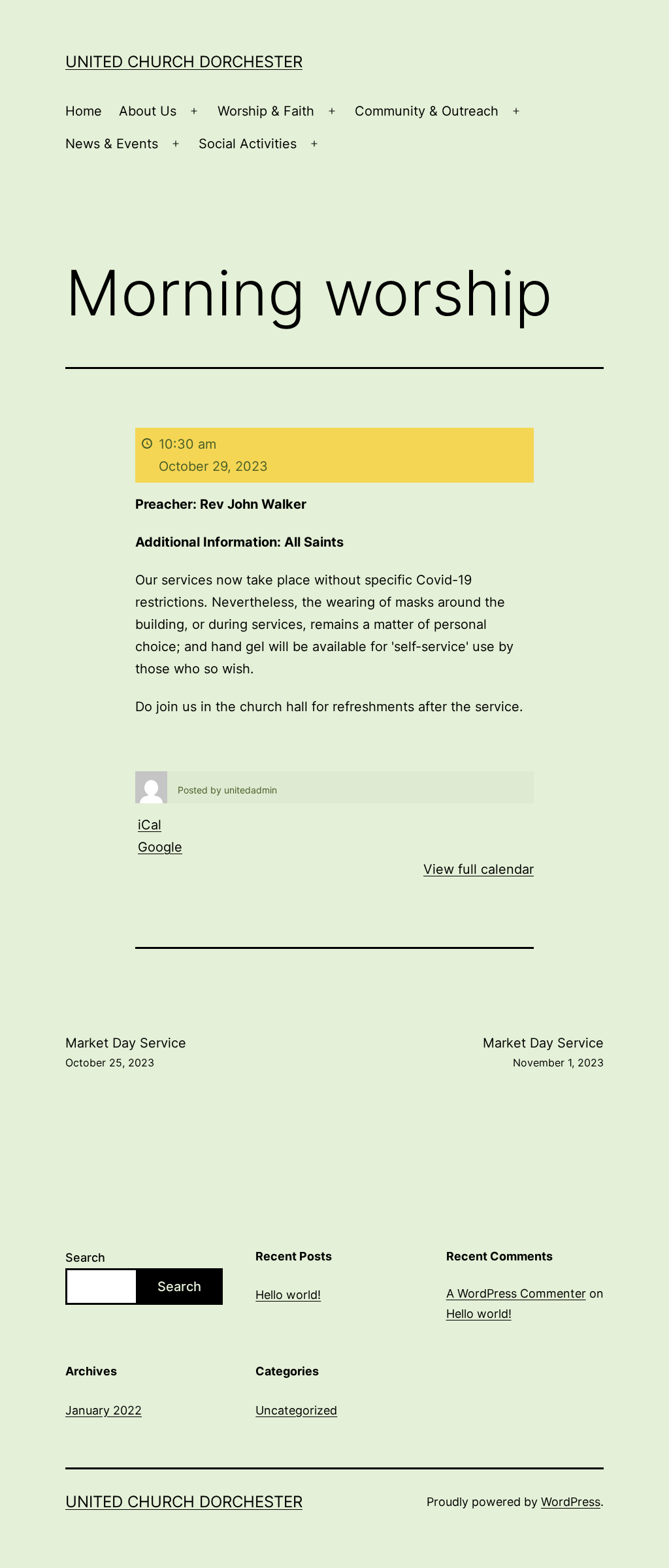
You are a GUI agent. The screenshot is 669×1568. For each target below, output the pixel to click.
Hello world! (288, 1295)
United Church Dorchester (183, 61)
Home (83, 111)
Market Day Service (125, 1052)
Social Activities (248, 144)
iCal (149, 825)
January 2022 (103, 1410)
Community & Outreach (426, 111)
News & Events (111, 144)
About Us (147, 111)
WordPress (570, 1502)
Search (85, 1257)
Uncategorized (296, 1410)
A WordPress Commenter (516, 1293)
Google (160, 847)
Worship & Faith (266, 111)
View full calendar (478, 869)
